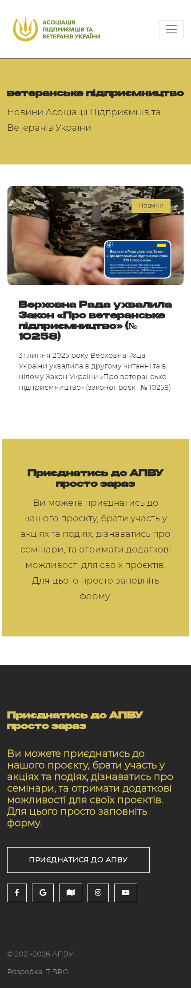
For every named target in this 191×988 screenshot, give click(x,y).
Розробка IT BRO (37, 972)
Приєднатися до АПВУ (78, 860)
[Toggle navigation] (171, 29)
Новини (151, 206)
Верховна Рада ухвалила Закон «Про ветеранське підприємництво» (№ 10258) (95, 320)
